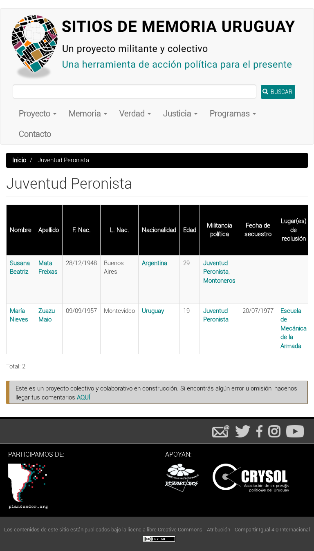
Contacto (35, 134)
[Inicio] (157, 46)
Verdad (133, 113)
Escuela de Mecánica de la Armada (293, 328)
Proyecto (35, 113)
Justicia (178, 113)
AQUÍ (83, 397)
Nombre (20, 230)
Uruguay (153, 311)
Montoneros (219, 280)
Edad (189, 230)
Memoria (86, 113)
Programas (231, 113)
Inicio (19, 160)
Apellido (48, 230)
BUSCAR (280, 92)
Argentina (154, 263)
